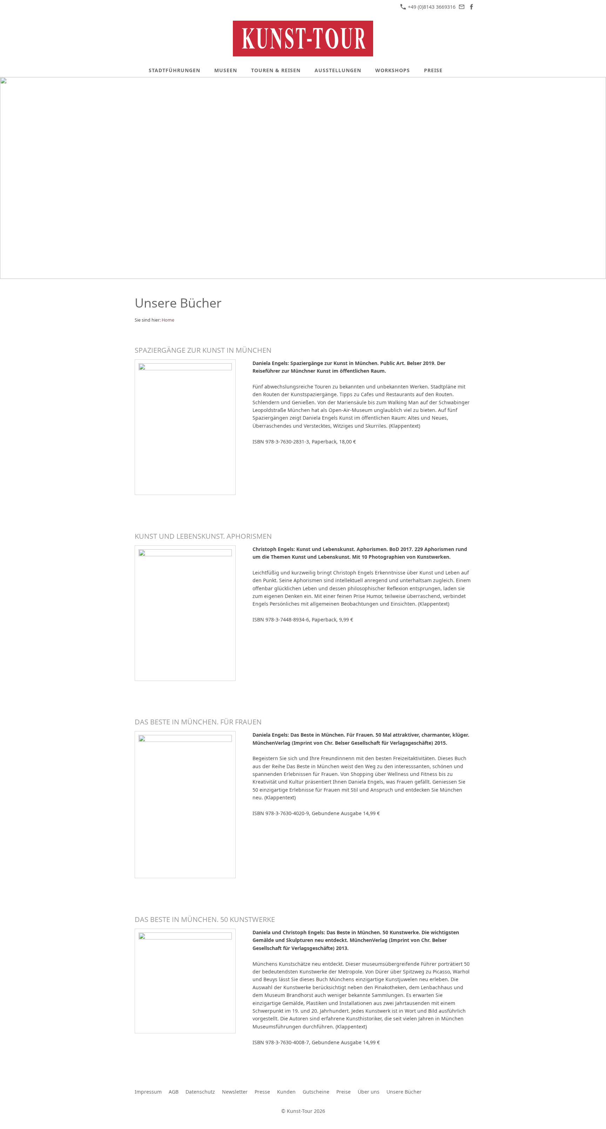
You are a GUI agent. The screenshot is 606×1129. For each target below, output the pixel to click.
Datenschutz (200, 1091)
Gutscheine (316, 1091)
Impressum (148, 1091)
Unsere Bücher (404, 1091)
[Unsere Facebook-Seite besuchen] (471, 7)
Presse (262, 1091)
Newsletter (235, 1091)
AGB (174, 1091)
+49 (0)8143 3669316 (431, 7)
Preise (343, 1091)
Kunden (286, 1091)
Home (168, 320)
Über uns (368, 1091)
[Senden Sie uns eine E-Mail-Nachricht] (461, 7)
